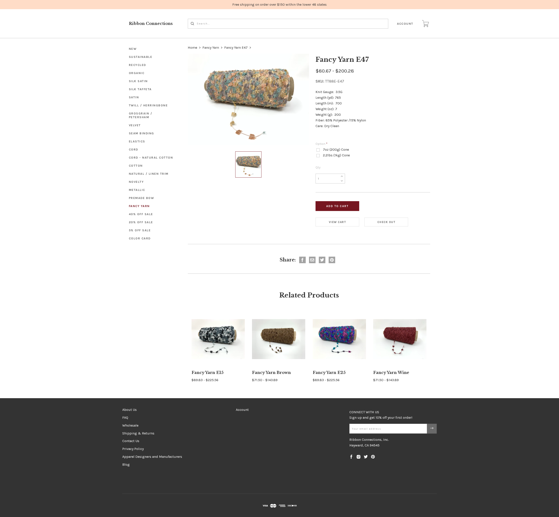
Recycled (137, 65)
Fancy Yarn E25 (329, 372)
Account (405, 24)
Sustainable (140, 57)
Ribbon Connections (151, 23)
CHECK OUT (386, 222)
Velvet (135, 125)
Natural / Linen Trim (149, 174)
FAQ (125, 417)
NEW (133, 49)
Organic (137, 73)
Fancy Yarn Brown (271, 372)
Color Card (140, 238)
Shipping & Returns (138, 433)
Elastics (137, 141)
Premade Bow (141, 198)
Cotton (136, 166)
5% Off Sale (140, 230)
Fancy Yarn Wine (391, 372)
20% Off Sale (141, 222)
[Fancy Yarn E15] (218, 339)
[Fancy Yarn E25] (339, 339)
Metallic (137, 190)
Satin (134, 97)
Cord (133, 149)
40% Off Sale (141, 214)
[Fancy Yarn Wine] (399, 339)
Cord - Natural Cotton (151, 157)
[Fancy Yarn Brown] (278, 339)
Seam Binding (141, 133)
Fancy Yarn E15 (208, 372)
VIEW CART (337, 222)
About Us (129, 410)
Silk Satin (138, 81)
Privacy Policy (133, 449)
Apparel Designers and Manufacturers (152, 457)
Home (192, 47)
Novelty (136, 182)
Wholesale (130, 425)
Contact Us (130, 441)
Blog (126, 464)
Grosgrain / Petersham (140, 115)
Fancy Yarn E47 (236, 47)
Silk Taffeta (140, 89)
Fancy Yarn (139, 206)
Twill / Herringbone (148, 105)
